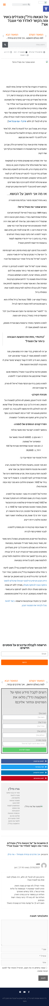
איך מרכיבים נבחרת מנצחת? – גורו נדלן (24, 854)
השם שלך (42, 713)
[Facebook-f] (29, 992)
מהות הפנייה (41, 740)
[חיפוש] (5, 45)
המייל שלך (42, 722)
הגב (15, 867)
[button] (46, 9)
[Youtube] (24, 992)
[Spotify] (20, 992)
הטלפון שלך (41, 731)
